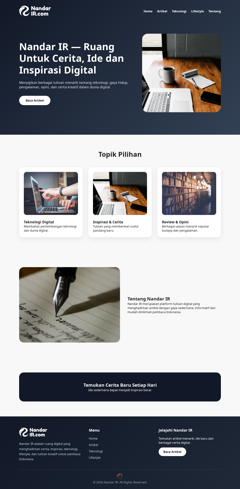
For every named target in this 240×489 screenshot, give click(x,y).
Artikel (162, 11)
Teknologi (179, 11)
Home (148, 11)
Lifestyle (197, 11)
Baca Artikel (35, 100)
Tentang (214, 11)
